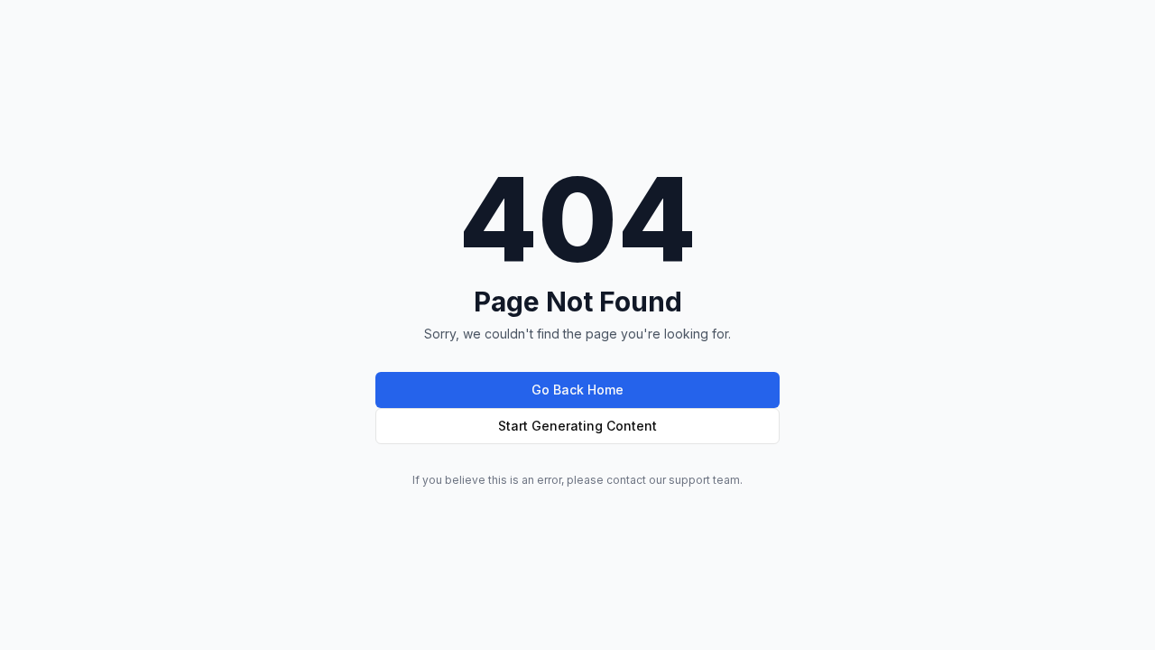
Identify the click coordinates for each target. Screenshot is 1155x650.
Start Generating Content (577, 425)
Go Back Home (577, 389)
